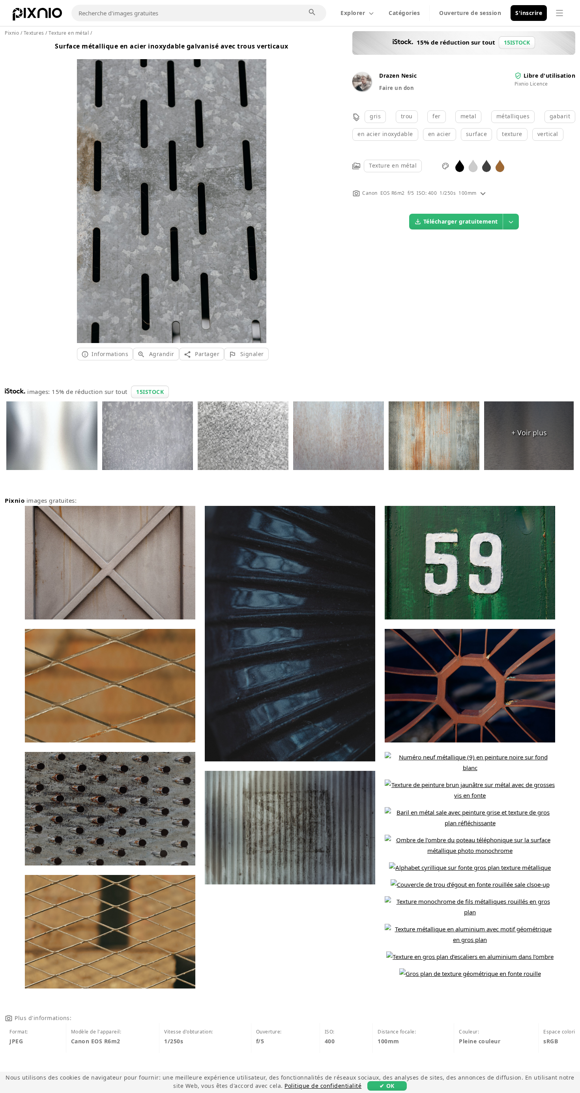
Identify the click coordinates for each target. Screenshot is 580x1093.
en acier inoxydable (385, 134)
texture (512, 134)
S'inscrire (528, 13)
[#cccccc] (473, 165)
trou (407, 116)
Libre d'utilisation (550, 75)
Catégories (404, 13)
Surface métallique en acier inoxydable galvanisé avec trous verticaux (171, 46)
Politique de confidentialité (322, 1085)
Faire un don (396, 87)
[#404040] (486, 165)
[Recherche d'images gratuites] (312, 12)
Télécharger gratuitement (460, 221)
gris (375, 116)
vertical (547, 134)
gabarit (560, 116)
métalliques (513, 116)
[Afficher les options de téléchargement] (511, 221)
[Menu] (559, 13)
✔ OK (387, 1085)
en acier (439, 134)
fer (436, 116)
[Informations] (483, 193)
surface (476, 134)
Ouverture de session (470, 13)
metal (468, 116)
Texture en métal (393, 165)
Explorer (353, 13)
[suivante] (257, 191)
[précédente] (86, 191)
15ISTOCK (150, 391)
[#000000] (460, 165)
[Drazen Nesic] (361, 89)
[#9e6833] (500, 165)
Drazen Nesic (398, 75)
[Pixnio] (37, 16)
